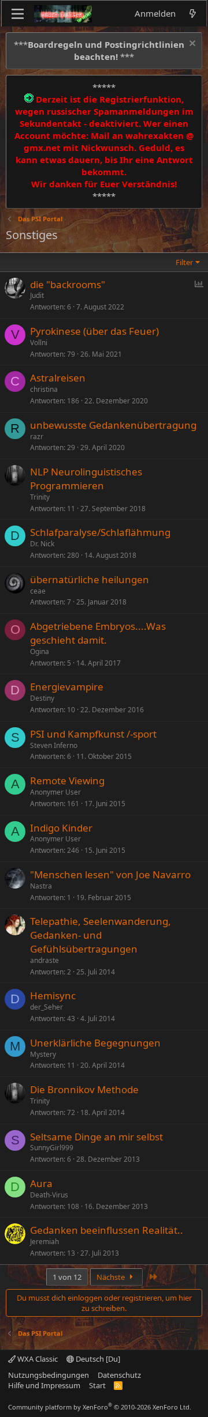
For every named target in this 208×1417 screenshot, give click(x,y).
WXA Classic (37, 1359)
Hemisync (53, 995)
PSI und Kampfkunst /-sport (93, 733)
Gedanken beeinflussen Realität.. (106, 1230)
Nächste (111, 1277)
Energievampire (66, 686)
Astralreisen (58, 377)
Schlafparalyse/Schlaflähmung (100, 532)
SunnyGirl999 (51, 1148)
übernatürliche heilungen (89, 579)
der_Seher (46, 1007)
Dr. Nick (42, 544)
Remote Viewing (67, 780)
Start (97, 1385)
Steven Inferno (53, 745)
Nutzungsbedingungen (48, 1375)
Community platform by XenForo (99, 1407)
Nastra (41, 886)
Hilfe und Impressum (44, 1385)
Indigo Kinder (61, 827)
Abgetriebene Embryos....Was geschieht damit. (98, 633)
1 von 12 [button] (67, 1277)
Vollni (38, 342)
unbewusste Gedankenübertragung (113, 425)
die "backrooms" (67, 284)
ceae (38, 591)
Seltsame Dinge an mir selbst (96, 1136)
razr (36, 436)
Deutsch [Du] (97, 1359)
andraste (44, 960)
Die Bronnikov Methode (84, 1089)
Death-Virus (49, 1195)
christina (44, 389)
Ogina (39, 651)
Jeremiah (44, 1241)
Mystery (43, 1054)
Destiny (42, 698)
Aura (41, 1183)
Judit (37, 295)
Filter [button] (184, 262)
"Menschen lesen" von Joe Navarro (110, 874)
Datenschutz (119, 1375)
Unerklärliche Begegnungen (95, 1042)
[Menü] (17, 13)
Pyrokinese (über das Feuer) (94, 331)
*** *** (99, 50)
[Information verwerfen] (191, 45)
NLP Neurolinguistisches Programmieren (86, 478)
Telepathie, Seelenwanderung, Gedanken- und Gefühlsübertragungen (100, 935)
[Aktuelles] (192, 13)
